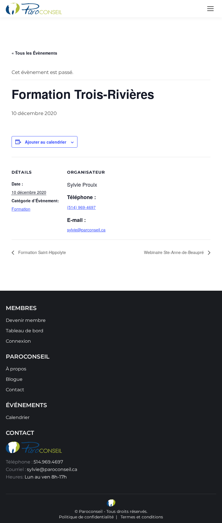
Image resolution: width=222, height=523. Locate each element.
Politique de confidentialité (86, 517)
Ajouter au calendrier (45, 142)
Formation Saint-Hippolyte (41, 252)
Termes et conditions (142, 517)
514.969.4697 (48, 462)
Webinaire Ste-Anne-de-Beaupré (174, 252)
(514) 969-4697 (81, 207)
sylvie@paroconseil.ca (52, 469)
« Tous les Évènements (34, 53)
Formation (21, 209)
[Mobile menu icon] (210, 8)
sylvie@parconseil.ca (86, 230)
